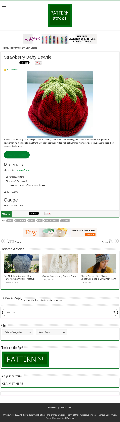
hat (39, 221)
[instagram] (66, 411)
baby (10, 221)
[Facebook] (57, 411)
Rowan (65, 221)
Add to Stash (12, 69)
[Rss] (54, 411)
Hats (12, 48)
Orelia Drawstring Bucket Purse (59, 276)
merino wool (52, 221)
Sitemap (71, 418)
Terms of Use (59, 418)
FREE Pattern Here (16, 154)
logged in (39, 300)
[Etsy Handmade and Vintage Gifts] (60, 232)
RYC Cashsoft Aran (21, 170)
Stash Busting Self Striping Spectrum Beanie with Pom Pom (98, 277)
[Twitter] (60, 411)
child (31, 221)
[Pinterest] (63, 411)
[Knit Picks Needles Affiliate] (60, 38)
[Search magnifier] (114, 312)
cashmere (20, 221)
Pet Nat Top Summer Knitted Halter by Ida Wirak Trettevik (19, 277)
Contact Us (103, 415)
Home (5, 48)
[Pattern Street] (60, 14)
